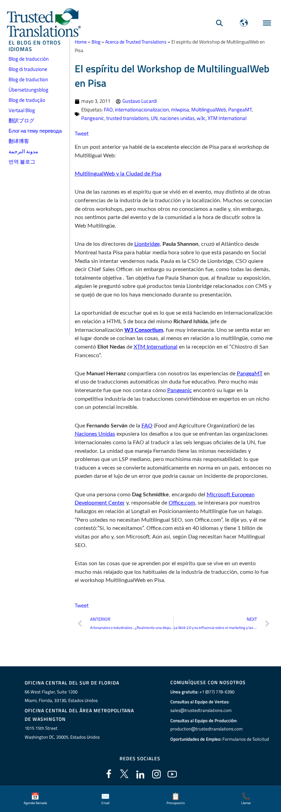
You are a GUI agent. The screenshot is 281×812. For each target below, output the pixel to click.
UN (154, 118)
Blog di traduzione (28, 69)
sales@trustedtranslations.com (201, 710)
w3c (201, 118)
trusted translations (127, 118)
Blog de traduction (28, 79)
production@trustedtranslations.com (206, 728)
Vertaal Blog (22, 110)
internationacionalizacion (142, 109)
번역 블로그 (22, 162)
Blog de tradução (27, 100)
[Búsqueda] (219, 22)
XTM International (227, 118)
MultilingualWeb (208, 109)
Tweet (82, 133)
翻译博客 (19, 141)
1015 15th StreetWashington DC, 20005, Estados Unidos (62, 732)
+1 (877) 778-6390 (216, 691)
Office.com (182, 503)
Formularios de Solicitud (245, 739)
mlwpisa (180, 109)
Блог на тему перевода (35, 131)
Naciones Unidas (95, 434)
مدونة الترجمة (23, 151)
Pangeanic (92, 118)
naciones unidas (177, 118)
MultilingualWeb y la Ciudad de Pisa (118, 174)
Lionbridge (147, 244)
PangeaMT (240, 109)
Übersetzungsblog (28, 90)
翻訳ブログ (21, 120)
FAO (108, 109)
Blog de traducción (29, 59)
